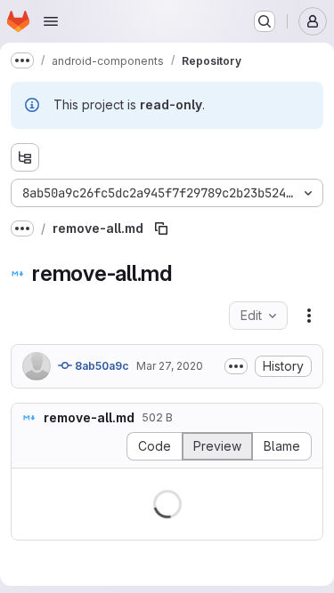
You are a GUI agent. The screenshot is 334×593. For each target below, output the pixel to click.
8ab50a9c (100, 366)
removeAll (210, 529)
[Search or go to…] (264, 21)
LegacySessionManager (97, 529)
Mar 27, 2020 (169, 366)
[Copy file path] (161, 228)
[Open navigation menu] (51, 21)
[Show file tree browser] (25, 157)
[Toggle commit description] (222, 366)
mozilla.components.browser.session (133, 510)
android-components (88, 492)
